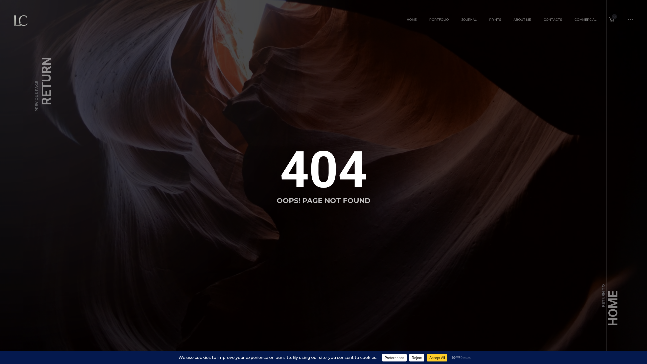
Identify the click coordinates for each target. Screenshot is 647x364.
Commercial (585, 19)
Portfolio (439, 19)
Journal (469, 19)
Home (412, 19)
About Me (522, 19)
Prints (495, 19)
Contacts (553, 19)
